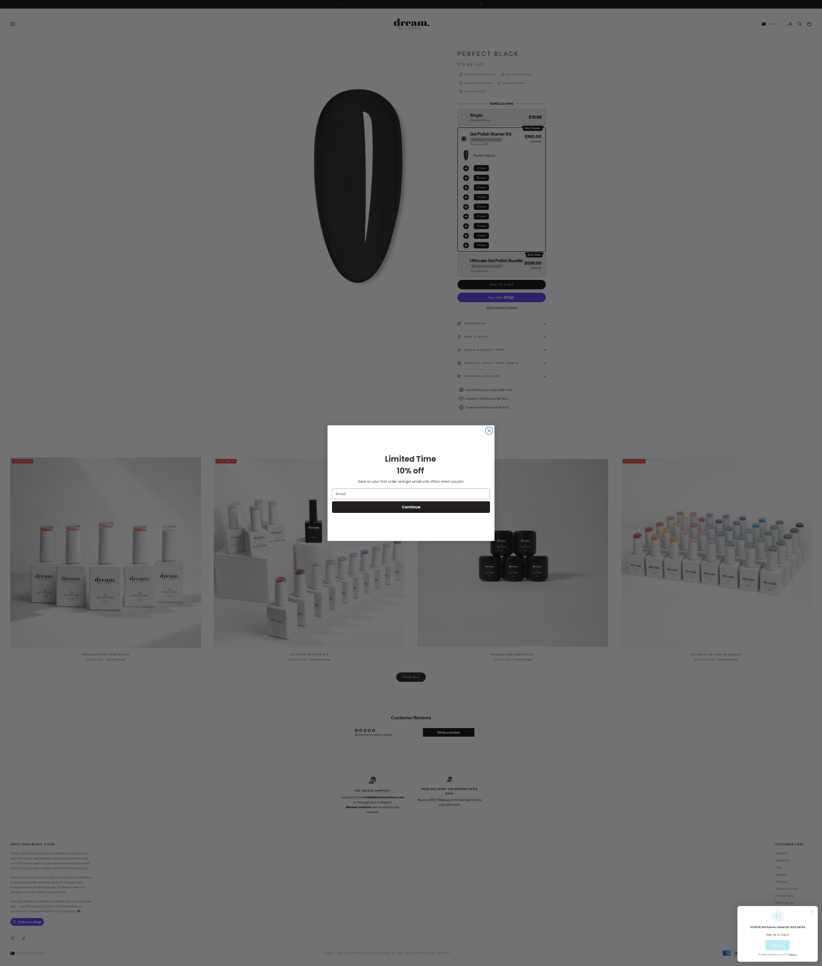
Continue (411, 507)
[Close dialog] (489, 430)
